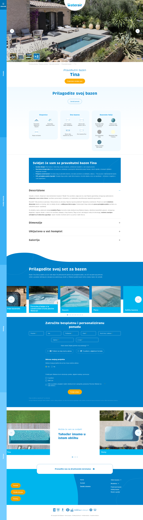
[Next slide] (138, 31)
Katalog (15, 499)
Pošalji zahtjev (74, 392)
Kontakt (82, 483)
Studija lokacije (18, 492)
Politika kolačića (85, 515)
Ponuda (15, 485)
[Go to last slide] (12, 31)
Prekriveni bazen (116, 487)
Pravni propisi (68, 515)
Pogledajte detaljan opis (75, 81)
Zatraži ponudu (74, 101)
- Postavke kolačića (94, 515)
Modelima (114, 483)
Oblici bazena (115, 480)
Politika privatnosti (76, 515)
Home (82, 480)
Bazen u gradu (115, 492)
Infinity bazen (115, 489)
